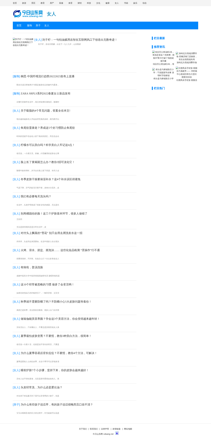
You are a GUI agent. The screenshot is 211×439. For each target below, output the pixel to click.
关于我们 (83, 429)
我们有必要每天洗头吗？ (36, 196)
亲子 (38, 25)
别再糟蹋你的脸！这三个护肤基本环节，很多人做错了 (54, 213)
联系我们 (94, 429)
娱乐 (135, 3)
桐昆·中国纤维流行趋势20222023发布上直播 (47, 76)
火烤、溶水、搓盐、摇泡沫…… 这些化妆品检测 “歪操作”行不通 (60, 250)
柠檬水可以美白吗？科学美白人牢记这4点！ (48, 144)
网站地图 (128, 429)
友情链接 (116, 429)
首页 (15, 3)
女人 (117, 3)
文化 (98, 3)
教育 (43, 3)
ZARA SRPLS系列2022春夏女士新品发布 (45, 93)
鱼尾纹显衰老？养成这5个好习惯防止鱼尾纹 (48, 127)
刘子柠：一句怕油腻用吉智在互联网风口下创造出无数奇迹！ (79, 39)
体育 (70, 3)
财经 (80, 3)
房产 (52, 3)
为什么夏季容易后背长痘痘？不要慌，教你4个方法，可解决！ (59, 353)
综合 (145, 3)
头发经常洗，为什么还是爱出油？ (41, 387)
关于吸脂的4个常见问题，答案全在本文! (45, 110)
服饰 (29, 25)
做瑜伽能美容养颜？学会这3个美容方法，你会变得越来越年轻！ (60, 318)
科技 (89, 3)
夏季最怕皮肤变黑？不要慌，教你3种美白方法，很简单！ (56, 335)
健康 (108, 3)
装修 (61, 3)
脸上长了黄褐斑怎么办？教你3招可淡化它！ (48, 162)
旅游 (24, 3)
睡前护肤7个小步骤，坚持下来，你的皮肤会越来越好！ (55, 370)
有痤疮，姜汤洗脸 (32, 267)
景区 (33, 3)
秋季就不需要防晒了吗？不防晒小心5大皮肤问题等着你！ (56, 301)
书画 (126, 3)
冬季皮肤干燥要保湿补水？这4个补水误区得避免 (50, 179)
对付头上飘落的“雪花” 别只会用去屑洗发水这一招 (51, 233)
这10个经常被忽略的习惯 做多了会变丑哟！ (47, 284)
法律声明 (105, 429)
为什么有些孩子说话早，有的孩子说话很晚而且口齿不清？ (57, 404)
